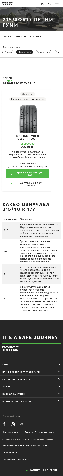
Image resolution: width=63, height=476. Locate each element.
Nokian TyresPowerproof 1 (28, 137)
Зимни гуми (43, 52)
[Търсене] (49, 3)
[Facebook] (4, 424)
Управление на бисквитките (15, 459)
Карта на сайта (9, 452)
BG (42, 3)
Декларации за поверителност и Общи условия (25, 445)
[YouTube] (21, 424)
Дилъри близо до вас (30, 174)
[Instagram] (13, 424)
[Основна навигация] (57, 3)
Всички (8, 52)
